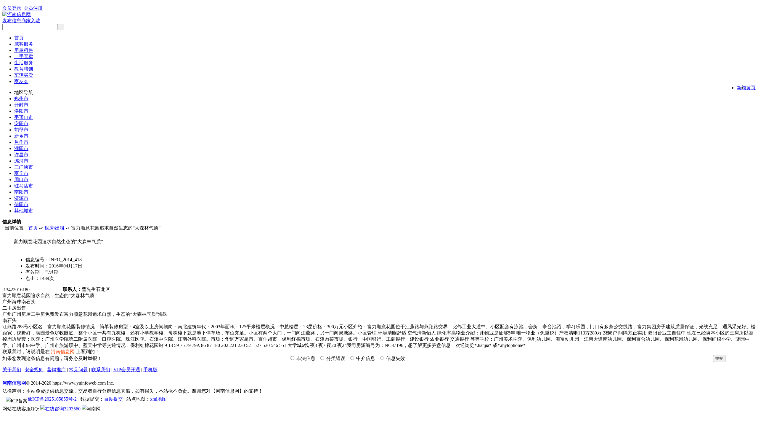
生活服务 (23, 62)
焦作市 (21, 142)
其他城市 (23, 210)
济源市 (21, 198)
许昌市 (21, 154)
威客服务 (23, 44)
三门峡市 (23, 167)
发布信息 (11, 20)
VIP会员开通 (126, 369)
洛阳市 (21, 111)
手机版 (150, 369)
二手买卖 (23, 56)
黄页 (751, 87)
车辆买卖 (23, 75)
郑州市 (21, 98)
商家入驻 (30, 20)
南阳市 (21, 192)
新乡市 (21, 135)
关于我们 (11, 369)
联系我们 (100, 369)
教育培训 (23, 68)
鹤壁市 (21, 129)
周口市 (21, 179)
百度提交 (113, 398)
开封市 (21, 104)
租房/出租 (54, 227)
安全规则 (34, 369)
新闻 (741, 87)
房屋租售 (23, 50)
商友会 (21, 81)
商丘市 (21, 173)
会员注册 (33, 8)
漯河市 (21, 160)
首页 (19, 37)
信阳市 (21, 204)
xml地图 (158, 398)
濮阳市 (21, 148)
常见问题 (78, 369)
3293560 (72, 408)
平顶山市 (23, 117)
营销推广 (56, 369)
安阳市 (21, 123)
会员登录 (11, 8)
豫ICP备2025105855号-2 (52, 398)
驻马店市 (23, 185)
